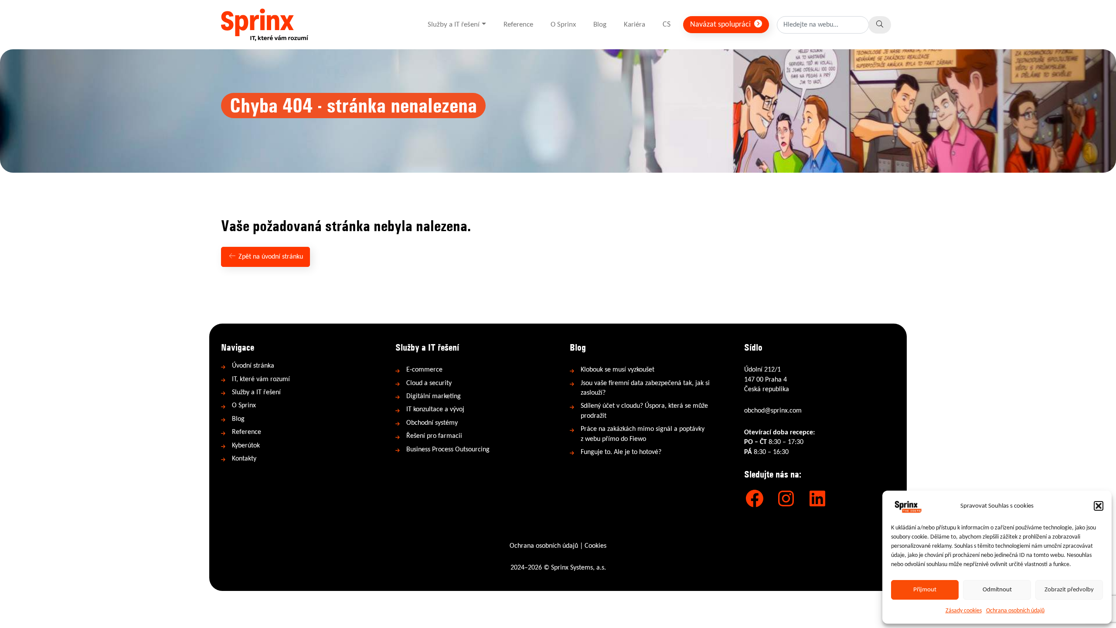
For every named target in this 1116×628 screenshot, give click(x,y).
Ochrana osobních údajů (1015, 611)
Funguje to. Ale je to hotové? (621, 452)
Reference (518, 24)
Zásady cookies (964, 611)
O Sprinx (563, 24)
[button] (1098, 506)
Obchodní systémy (432, 423)
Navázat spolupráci (721, 24)
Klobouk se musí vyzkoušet (617, 369)
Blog (599, 24)
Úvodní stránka (253, 365)
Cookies (595, 546)
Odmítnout (997, 590)
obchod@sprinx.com (773, 410)
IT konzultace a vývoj (435, 409)
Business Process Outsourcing (448, 449)
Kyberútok (246, 445)
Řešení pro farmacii (434, 436)
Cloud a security (429, 383)
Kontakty (244, 458)
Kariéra (634, 24)
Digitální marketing (433, 396)
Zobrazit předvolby (1069, 590)
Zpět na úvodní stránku (270, 256)
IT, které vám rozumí (261, 379)
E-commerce (424, 369)
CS (666, 24)
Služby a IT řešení (454, 24)
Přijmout (924, 590)
